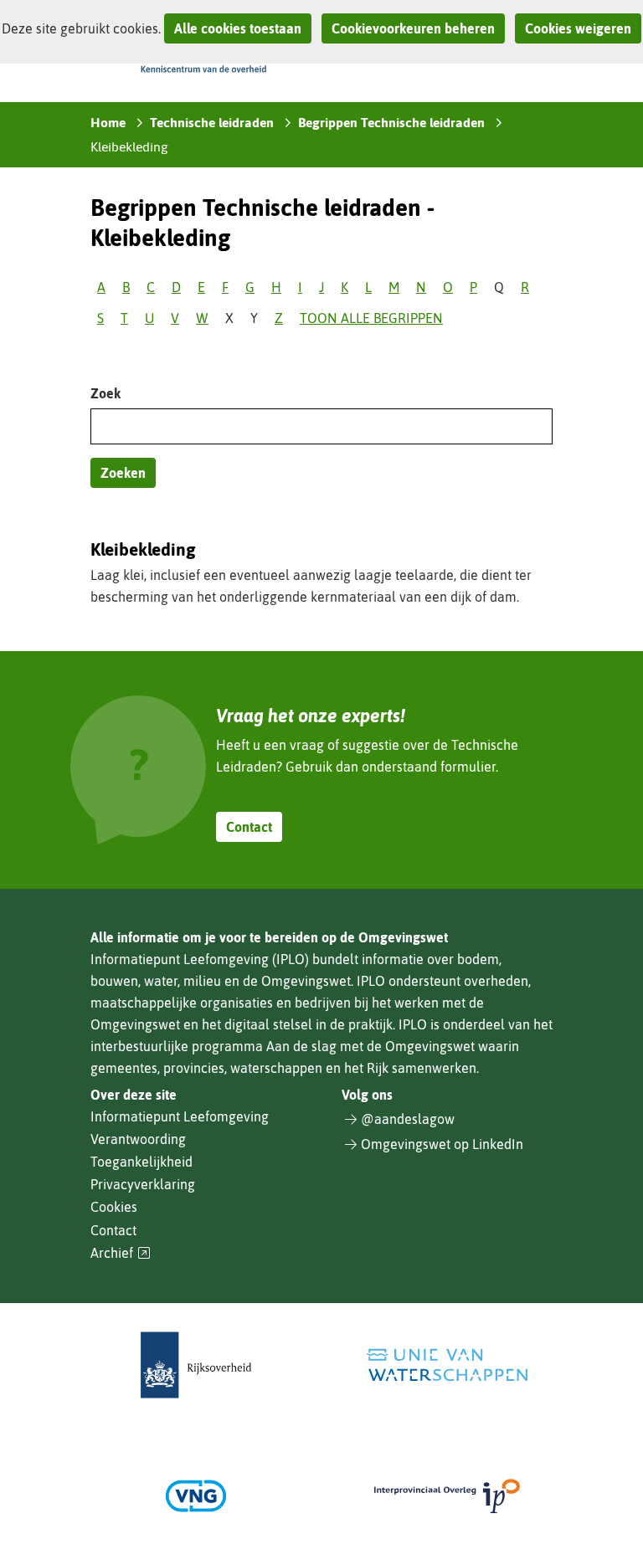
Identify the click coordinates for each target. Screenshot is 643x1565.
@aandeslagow (408, 1118)
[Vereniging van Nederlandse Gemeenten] (195, 1496)
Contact (249, 826)
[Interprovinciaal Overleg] (447, 1496)
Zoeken (123, 472)
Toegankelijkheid (141, 1161)
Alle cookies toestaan (237, 28)
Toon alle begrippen (371, 318)
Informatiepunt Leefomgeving (179, 1116)
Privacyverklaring (142, 1184)
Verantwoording (138, 1139)
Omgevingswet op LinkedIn (442, 1144)
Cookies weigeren (578, 28)
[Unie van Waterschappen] (447, 1365)
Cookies (113, 1206)
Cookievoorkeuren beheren (413, 28)
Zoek (105, 393)
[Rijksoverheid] (195, 1365)
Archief (120, 1253)
